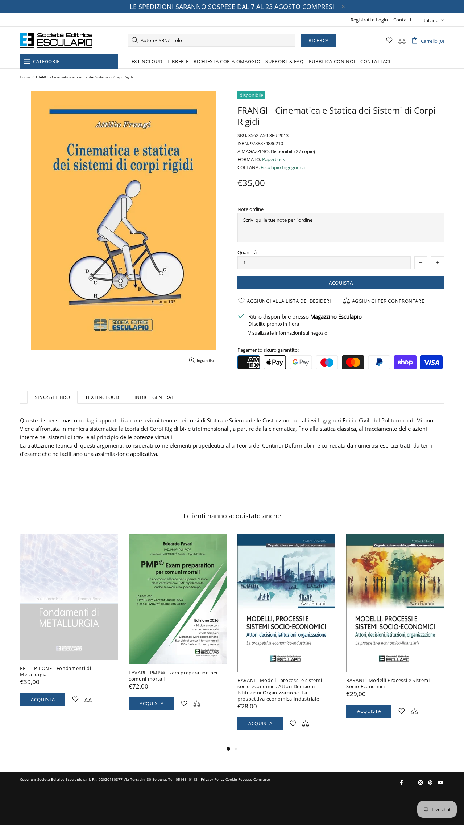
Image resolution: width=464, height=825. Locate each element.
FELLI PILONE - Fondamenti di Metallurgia (55, 671)
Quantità (247, 252)
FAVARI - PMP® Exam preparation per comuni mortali (173, 676)
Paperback (273, 159)
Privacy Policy (212, 779)
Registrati (361, 20)
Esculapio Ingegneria (283, 167)
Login (382, 20)
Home (25, 76)
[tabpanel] (68, 627)
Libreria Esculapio (56, 40)
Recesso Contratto (254, 779)
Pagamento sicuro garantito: (268, 350)
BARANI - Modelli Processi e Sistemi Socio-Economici (388, 683)
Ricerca (318, 40)
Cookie (231, 779)
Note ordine (250, 209)
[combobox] (211, 40)
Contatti (402, 20)
